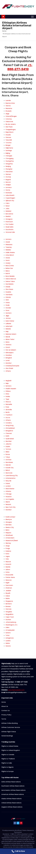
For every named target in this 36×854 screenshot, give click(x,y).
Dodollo (8, 292)
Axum (8, 260)
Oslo (7, 559)
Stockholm (9, 229)
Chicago (9, 494)
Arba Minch (10, 255)
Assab (8, 242)
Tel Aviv (8, 449)
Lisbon (8, 569)
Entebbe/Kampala (12, 366)
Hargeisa (9, 612)
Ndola (8, 643)
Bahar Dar (9, 268)
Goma (8, 190)
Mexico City (10, 527)
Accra (8, 417)
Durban (8, 619)
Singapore (9, 601)
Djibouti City (10, 201)
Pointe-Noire (10, 577)
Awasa (8, 263)
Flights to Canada (7, 755)
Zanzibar (9, 355)
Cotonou (9, 119)
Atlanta (8, 491)
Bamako (9, 525)
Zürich (8, 347)
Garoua (8, 137)
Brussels (8, 111)
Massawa (9, 244)
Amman (8, 460)
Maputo (8, 533)
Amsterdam (10, 538)
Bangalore (9, 431)
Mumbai (8, 441)
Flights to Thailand (8, 759)
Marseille (9, 404)
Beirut (8, 470)
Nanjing (8, 166)
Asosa (8, 258)
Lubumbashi (10, 195)
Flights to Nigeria (7, 767)
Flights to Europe (7, 771)
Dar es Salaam (11, 350)
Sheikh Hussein (11, 389)
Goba (8, 302)
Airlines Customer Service (10, 727)
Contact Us (5, 710)
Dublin (8, 446)
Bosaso (8, 606)
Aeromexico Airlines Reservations (13, 790)
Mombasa (9, 462)
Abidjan (8, 185)
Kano (7, 554)
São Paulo (9, 127)
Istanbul (8, 363)
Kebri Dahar (10, 321)
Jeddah (8, 591)
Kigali (7, 583)
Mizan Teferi (10, 339)
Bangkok (9, 358)
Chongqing (9, 158)
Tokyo (8, 457)
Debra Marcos (11, 279)
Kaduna (8, 551)
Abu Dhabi (9, 368)
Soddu (8, 396)
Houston (9, 497)
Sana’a (8, 633)
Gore (7, 310)
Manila (8, 567)
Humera (8, 313)
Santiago (9, 150)
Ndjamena (9, 148)
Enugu (8, 548)
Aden (7, 627)
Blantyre (9, 519)
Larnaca (8, 187)
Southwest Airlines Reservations (12, 786)
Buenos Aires (10, 103)
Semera (8, 386)
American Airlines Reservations (12, 794)
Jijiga (7, 316)
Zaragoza (9, 219)
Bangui (8, 145)
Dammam (9, 585)
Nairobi (8, 465)
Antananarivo (10, 478)
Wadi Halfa (9, 227)
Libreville (9, 410)
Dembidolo (9, 284)
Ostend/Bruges (11, 116)
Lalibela (8, 323)
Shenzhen (9, 172)
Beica (8, 271)
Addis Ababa (10, 252)
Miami (8, 502)
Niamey (8, 543)
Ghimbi (8, 297)
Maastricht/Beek (12, 540)
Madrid (8, 216)
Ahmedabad (10, 428)
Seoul (7, 206)
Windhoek (9, 535)
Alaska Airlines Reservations (11, 799)
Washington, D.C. (12, 625)
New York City (11, 507)
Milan (7, 452)
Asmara (8, 239)
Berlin (8, 412)
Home (4, 31)
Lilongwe (9, 522)
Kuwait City (10, 468)
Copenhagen (10, 198)
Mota (7, 342)
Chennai (9, 433)
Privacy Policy (6, 715)
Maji (7, 331)
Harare (8, 646)
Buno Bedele (10, 276)
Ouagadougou (11, 129)
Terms (3, 719)
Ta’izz (8, 635)
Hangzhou (9, 164)
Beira (7, 530)
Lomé (8, 360)
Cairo (7, 203)
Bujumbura (9, 132)
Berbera (9, 604)
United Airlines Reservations (11, 803)
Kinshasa (9, 193)
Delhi (7, 436)
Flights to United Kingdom (10, 750)
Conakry (9, 423)
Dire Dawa (9, 289)
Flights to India (6, 763)
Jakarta (8, 444)
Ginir (7, 300)
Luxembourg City (12, 475)
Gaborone (9, 121)
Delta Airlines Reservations (11, 782)
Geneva (8, 345)
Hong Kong (9, 425)
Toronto (8, 143)
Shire (7, 394)
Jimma (8, 318)
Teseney (9, 247)
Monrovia (9, 473)
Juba (7, 208)
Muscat (8, 562)
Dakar (8, 596)
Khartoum (9, 222)
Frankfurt (9, 415)
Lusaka (8, 641)
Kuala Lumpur (10, 517)
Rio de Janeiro (11, 124)
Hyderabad (10, 439)
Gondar (8, 308)
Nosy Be (8, 481)
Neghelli (8, 381)
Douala (8, 135)
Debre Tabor (10, 281)
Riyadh (8, 593)
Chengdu (9, 156)
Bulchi (8, 273)
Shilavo (8, 391)
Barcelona (9, 214)
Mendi (8, 337)
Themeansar (18, 832)
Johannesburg (11, 622)
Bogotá (8, 179)
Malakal (8, 211)
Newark (8, 504)
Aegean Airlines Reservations (11, 807)
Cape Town (10, 617)
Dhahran (9, 588)
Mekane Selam (11, 334)
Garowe (8, 609)
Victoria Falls (10, 232)
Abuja (8, 546)
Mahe (8, 598)
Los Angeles (10, 499)
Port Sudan (9, 224)
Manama (9, 108)
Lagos (8, 556)
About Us (4, 706)
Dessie (8, 287)
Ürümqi (8, 177)
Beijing (8, 153)
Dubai (8, 483)
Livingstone (10, 638)
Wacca (8, 402)
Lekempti (9, 326)
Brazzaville (9, 575)
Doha (7, 572)
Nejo (7, 383)
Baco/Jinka (10, 266)
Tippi (7, 399)
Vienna (8, 106)
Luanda (8, 100)
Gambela (9, 295)
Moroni (8, 182)
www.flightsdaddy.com (16, 690)
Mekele (8, 329)
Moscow (9, 580)
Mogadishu (9, 614)
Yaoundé (9, 140)
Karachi (8, 564)
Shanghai (9, 169)
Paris (7, 407)
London (8, 486)
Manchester (10, 489)
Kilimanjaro (9, 353)
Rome (8, 454)
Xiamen (8, 174)
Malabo (8, 250)
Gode (8, 305)
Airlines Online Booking (9, 723)
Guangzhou (10, 161)
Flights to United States (9, 746)
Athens (8, 371)
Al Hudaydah (10, 630)
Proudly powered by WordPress (12, 830)
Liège (7, 114)
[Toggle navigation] (32, 16)
